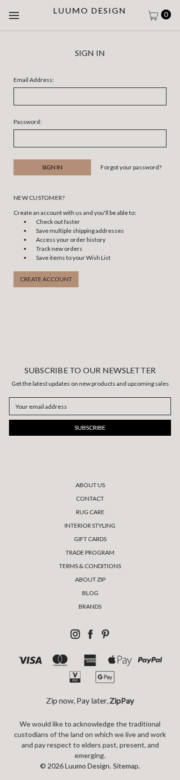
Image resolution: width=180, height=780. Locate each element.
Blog (90, 593)
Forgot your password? (131, 167)
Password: (28, 121)
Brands (90, 606)
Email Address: (34, 79)
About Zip (90, 579)
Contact (90, 498)
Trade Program (90, 552)
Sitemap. (126, 766)
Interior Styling (90, 525)
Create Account (46, 279)
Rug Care (90, 512)
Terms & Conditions (90, 566)
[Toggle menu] (15, 15)
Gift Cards (90, 539)
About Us (90, 485)
